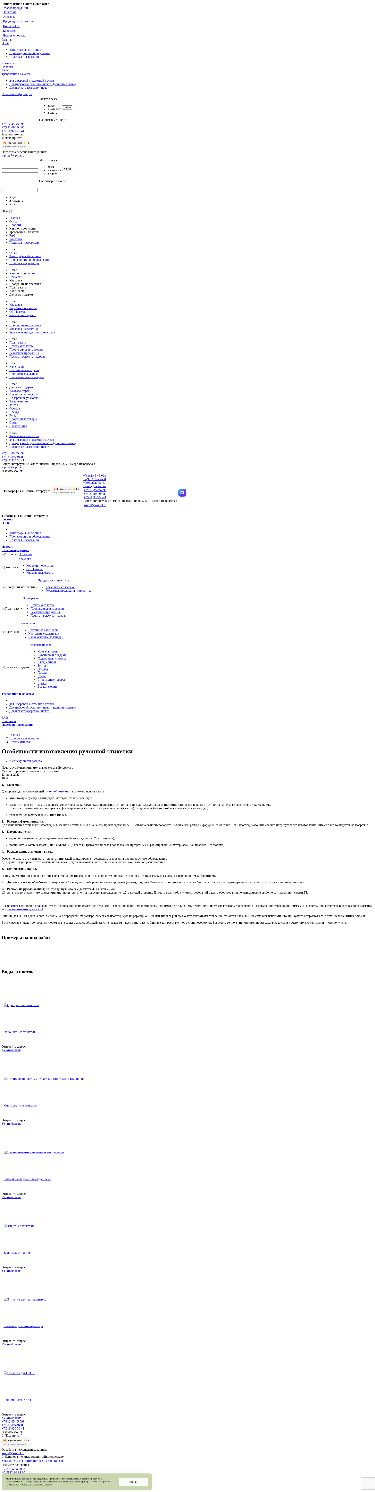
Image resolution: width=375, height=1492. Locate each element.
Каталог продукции (15, 8)
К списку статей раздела (25, 761)
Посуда (14, 412)
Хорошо (133, 1481)
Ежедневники (18, 401)
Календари (10, 30)
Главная (7, 39)
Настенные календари (24, 370)
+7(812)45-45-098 (13, 124)
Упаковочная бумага (22, 315)
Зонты (13, 405)
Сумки (13, 422)
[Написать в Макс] (182, 493)
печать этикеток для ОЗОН (25, 909)
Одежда (14, 408)
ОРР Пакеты (17, 311)
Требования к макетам (16, 74)
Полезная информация (24, 56)
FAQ (5, 70)
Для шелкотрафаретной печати (29, 87)
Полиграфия (11, 26)
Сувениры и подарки (23, 394)
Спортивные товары (23, 419)
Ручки (13, 415)
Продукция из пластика (19, 21)
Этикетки (9, 12)
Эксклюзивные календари (26, 377)
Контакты (8, 63)
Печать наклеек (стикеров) (27, 356)
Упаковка (9, 16)
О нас (5, 43)
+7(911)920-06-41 (13, 131)
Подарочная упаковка (23, 398)
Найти (67, 107)
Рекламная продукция (24, 353)
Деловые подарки (15, 35)
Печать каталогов (21, 346)
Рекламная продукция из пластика (32, 332)
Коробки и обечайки (23, 308)
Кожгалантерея (19, 391)
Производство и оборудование (29, 53)
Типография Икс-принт (25, 49)
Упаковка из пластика (23, 328)
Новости (7, 67)
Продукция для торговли (26, 349)
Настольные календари (24, 373)
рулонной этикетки (58, 791)
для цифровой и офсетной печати (31, 80)
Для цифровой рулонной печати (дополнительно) (42, 84)
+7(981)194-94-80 (13, 127)
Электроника (18, 426)
